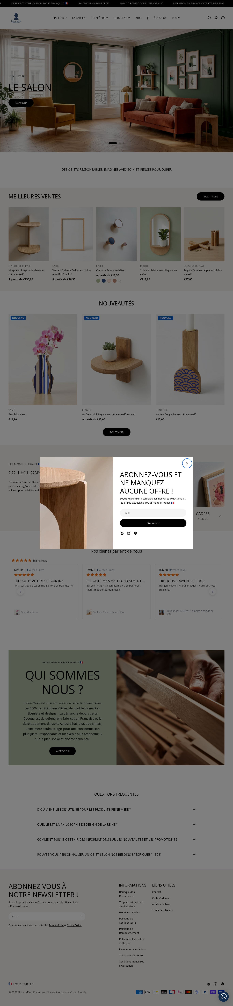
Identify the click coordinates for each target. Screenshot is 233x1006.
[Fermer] (187, 463)
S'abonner (153, 523)
